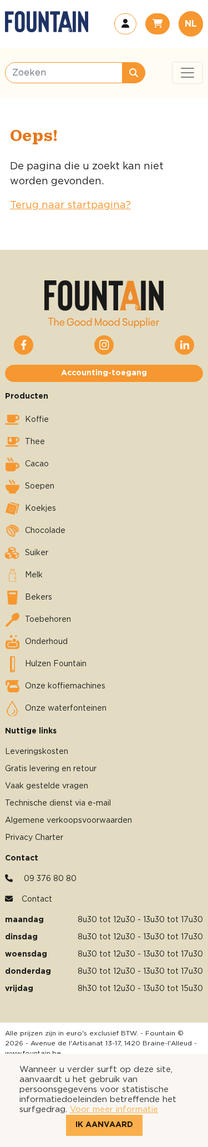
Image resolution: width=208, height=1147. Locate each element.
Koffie (37, 420)
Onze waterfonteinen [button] (65, 708)
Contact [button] (37, 899)
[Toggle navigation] (187, 73)
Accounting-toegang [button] (104, 373)
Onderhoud (46, 642)
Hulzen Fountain (56, 664)
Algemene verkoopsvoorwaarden (68, 820)
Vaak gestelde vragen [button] (46, 786)
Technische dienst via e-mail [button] (58, 803)
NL (191, 23)
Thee (35, 442)
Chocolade (45, 531)
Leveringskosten (36, 752)
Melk (34, 575)
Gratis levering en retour (51, 769)
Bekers (38, 597)
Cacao (37, 464)
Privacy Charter (34, 838)
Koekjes (40, 508)
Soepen (39, 486)
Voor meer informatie (114, 1109)
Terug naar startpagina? (70, 205)
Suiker (36, 553)
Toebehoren (48, 619)
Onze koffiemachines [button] (65, 686)
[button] (125, 23)
